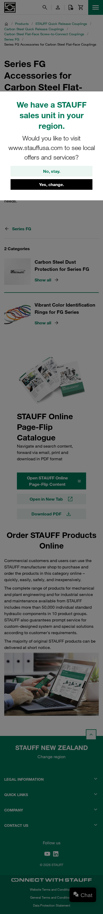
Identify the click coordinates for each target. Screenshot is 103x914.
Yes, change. (51, 184)
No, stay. (51, 171)
